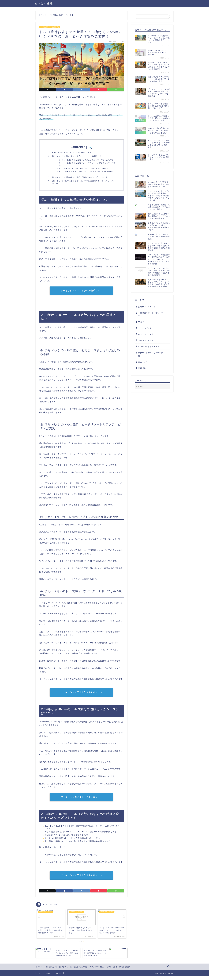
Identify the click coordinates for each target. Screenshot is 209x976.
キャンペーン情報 (146, 334)
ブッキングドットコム (147, 340)
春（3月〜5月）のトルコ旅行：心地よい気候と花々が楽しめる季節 (86, 160)
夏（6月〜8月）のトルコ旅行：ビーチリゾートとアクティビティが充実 (87, 164)
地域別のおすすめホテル (148, 346)
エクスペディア (145, 328)
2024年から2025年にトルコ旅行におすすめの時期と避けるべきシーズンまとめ (83, 182)
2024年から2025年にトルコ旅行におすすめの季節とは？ (77, 156)
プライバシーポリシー (44, 973)
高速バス (142, 368)
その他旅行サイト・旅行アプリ (49, 27)
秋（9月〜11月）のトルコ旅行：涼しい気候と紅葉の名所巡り (84, 168)
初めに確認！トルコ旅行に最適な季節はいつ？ (72, 152)
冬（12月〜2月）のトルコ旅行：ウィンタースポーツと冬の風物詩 (86, 171)
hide (89, 147)
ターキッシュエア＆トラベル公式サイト (81, 290)
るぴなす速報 (43, 3)
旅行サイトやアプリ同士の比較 (150, 354)
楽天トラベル (144, 362)
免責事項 (59, 973)
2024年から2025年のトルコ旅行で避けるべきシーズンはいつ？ (80, 177)
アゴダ (141, 322)
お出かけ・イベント (147, 307)
